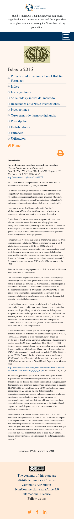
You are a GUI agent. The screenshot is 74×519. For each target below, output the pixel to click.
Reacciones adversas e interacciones (35, 103)
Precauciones (20, 109)
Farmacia (17, 133)
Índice (15, 86)
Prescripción (19, 121)
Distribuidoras (20, 127)
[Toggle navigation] (66, 36)
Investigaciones (21, 92)
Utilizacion (18, 138)
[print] (60, 154)
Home (15, 145)
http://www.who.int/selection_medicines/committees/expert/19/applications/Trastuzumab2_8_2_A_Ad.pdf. (37, 369)
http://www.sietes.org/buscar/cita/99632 (25, 177)
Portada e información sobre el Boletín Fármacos (37, 78)
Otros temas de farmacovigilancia (33, 115)
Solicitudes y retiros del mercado (33, 98)
